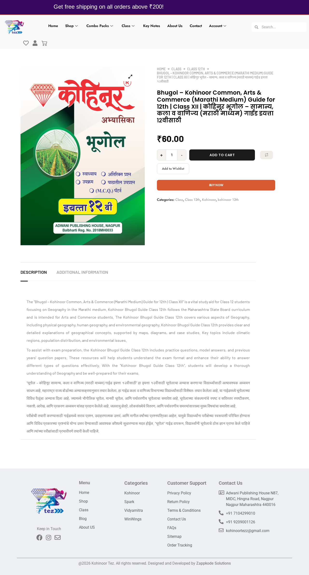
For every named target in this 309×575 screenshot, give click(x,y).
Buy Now (216, 185)
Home (53, 25)
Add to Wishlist (173, 168)
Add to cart (222, 155)
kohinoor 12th (228, 199)
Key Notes (151, 25)
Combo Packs (97, 25)
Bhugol (41, 301)
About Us (175, 25)
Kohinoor (209, 199)
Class (126, 25)
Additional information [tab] (82, 272)
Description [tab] (34, 272)
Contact (196, 25)
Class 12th (196, 69)
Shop (69, 25)
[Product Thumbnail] (130, 76)
